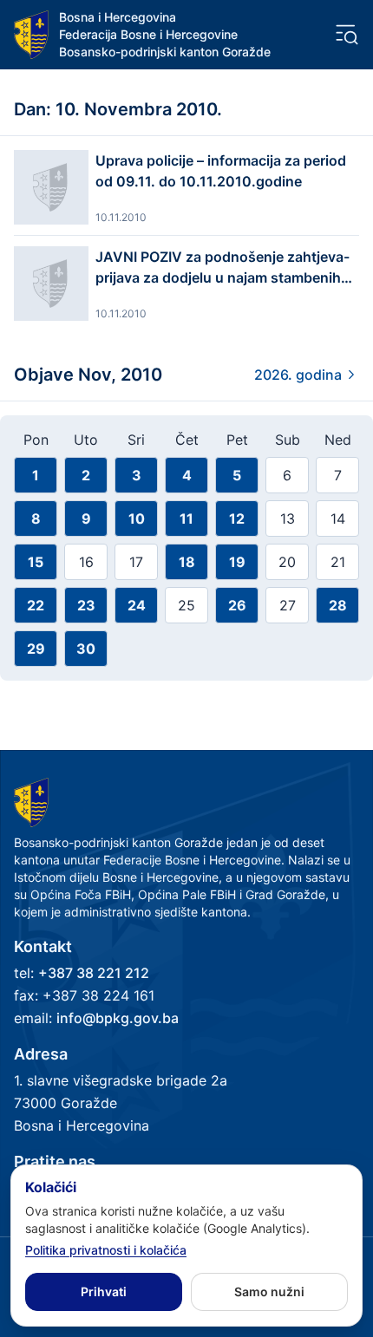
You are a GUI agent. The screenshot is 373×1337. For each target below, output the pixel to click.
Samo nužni (269, 1291)
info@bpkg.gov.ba (117, 1018)
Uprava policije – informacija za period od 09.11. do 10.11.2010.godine (220, 171)
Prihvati (104, 1291)
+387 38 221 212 (93, 973)
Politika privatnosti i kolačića (105, 1249)
